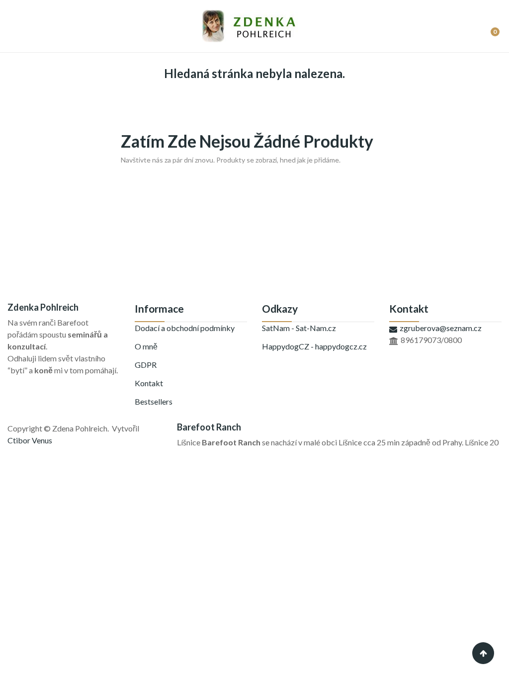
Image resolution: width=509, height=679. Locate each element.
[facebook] (10, 380)
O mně (146, 346)
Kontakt (149, 383)
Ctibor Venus (29, 440)
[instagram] (21, 380)
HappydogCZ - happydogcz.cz (314, 346)
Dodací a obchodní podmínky (185, 328)
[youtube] (32, 380)
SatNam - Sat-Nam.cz (299, 328)
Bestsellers (153, 401)
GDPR (146, 364)
